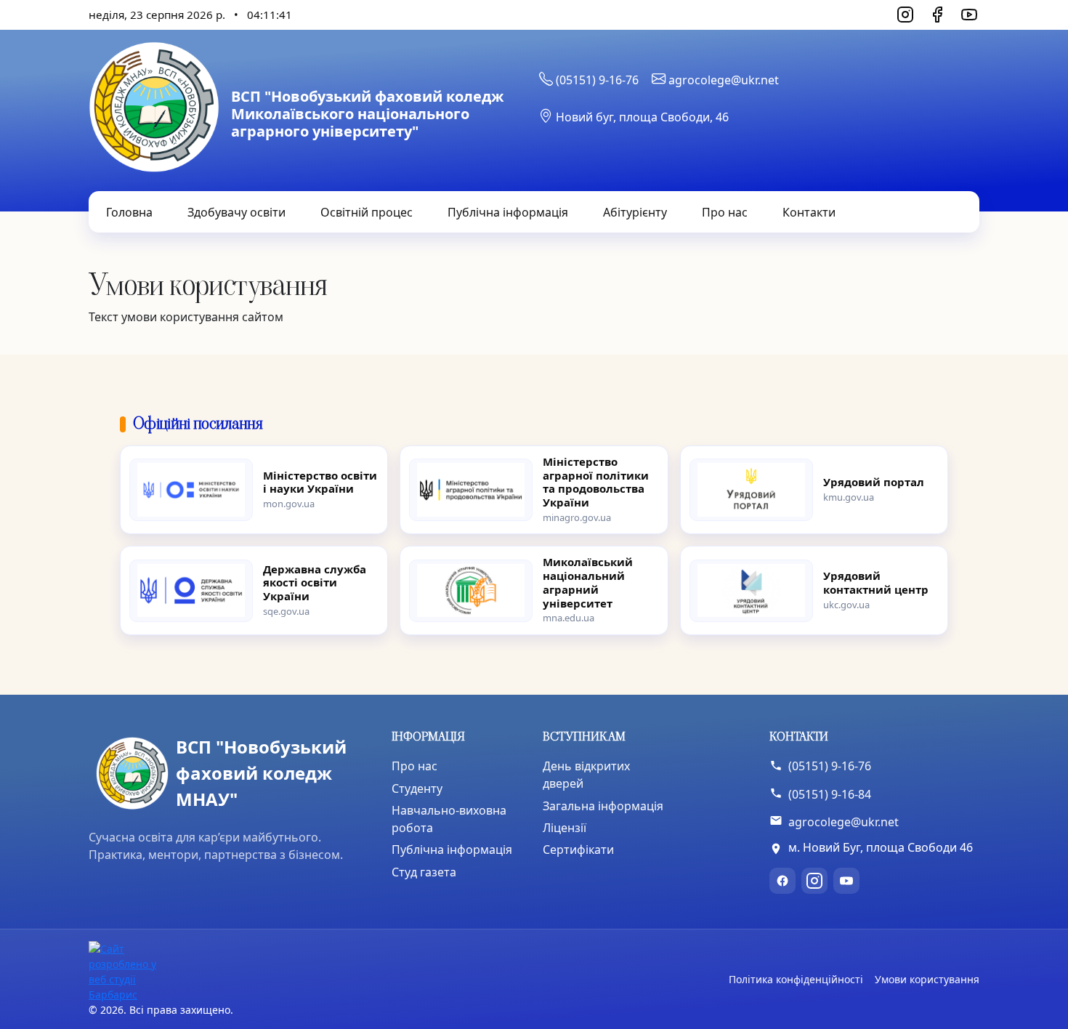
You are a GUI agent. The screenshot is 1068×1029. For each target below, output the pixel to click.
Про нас (725, 212)
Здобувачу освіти (236, 212)
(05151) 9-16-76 (596, 80)
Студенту (417, 788)
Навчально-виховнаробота (449, 819)
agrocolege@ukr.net (722, 80)
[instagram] (814, 881)
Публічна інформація (508, 212)
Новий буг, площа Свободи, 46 (641, 117)
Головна (129, 212)
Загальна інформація (603, 806)
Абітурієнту (635, 212)
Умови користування (927, 979)
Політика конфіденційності (796, 979)
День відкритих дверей (586, 774)
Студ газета (424, 872)
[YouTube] (969, 14)
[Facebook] (937, 14)
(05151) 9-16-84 (829, 794)
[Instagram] (905, 14)
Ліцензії (564, 828)
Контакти (809, 212)
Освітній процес (366, 212)
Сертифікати (578, 849)
